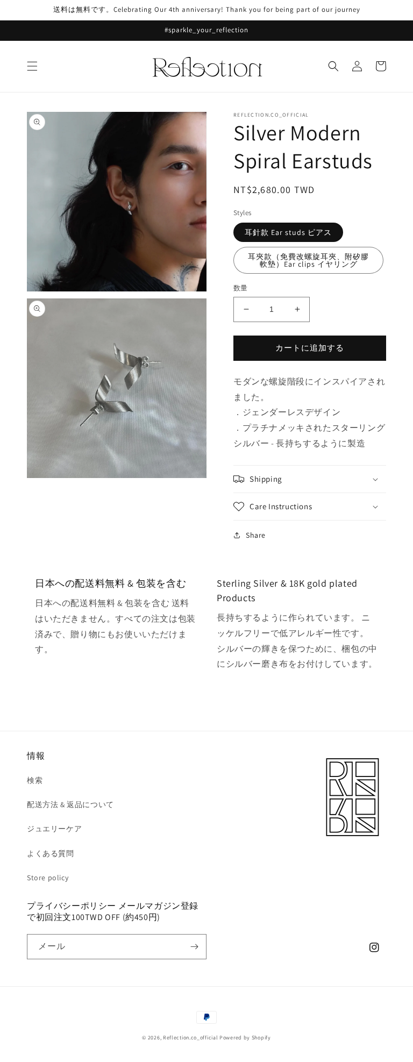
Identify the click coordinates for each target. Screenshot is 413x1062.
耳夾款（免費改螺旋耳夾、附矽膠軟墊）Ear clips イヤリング (308, 260)
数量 (240, 288)
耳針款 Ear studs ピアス (288, 232)
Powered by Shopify (245, 1037)
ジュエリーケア (54, 828)
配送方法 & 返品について (70, 804)
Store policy (47, 877)
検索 (34, 780)
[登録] (194, 946)
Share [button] (256, 535)
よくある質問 (50, 853)
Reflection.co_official (190, 1037)
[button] (32, 66)
